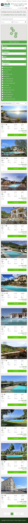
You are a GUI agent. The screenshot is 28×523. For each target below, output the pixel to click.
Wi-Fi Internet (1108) (8, 74)
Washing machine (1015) (9, 90)
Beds (5, 56)
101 (19, 513)
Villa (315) (6, 72)
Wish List (9, 1)
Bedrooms (6, 51)
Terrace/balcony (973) (8, 78)
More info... (16, 135)
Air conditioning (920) (8, 81)
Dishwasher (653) (7, 92)
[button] (25, 107)
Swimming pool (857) (8, 67)
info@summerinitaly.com (6, 8)
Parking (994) (6, 85)
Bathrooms (7, 62)
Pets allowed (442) (7, 96)
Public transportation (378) (9, 99)
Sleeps (5, 46)
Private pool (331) (7, 69)
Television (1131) (7, 87)
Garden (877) (6, 76)
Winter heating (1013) (8, 94)
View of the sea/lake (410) (9, 83)
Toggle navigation (2, 4)
